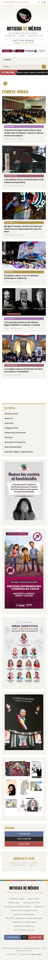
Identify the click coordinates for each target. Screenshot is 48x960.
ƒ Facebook (24, 834)
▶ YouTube (24, 844)
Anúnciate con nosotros (15, 442)
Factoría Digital (36, 954)
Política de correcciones (15, 433)
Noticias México (24, 28)
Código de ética (11, 428)
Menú (7, 60)
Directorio (9, 423)
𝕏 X (24, 937)
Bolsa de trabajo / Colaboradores (19, 452)
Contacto (9, 437)
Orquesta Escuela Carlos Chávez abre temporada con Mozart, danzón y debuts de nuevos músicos (23, 133)
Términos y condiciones (24, 922)
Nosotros (9, 418)
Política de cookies (24, 930)
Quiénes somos (11, 414)
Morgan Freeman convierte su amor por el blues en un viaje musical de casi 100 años (23, 229)
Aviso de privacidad (13, 447)
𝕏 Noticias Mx (24, 839)
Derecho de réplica (24, 926)
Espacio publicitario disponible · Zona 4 (24, 861)
